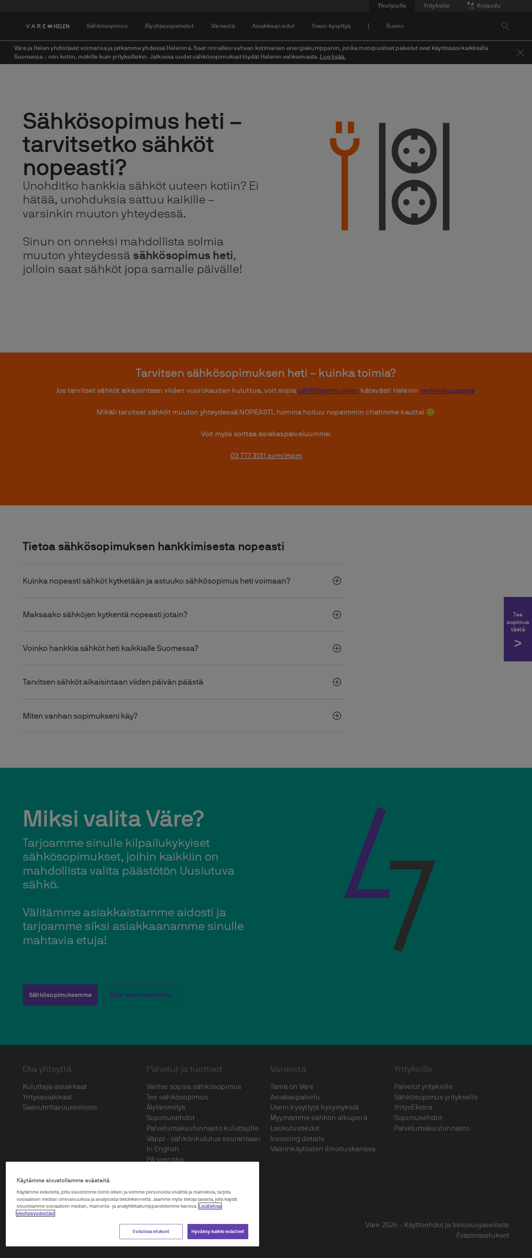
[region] (132, 1204)
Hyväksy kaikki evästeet (217, 1231)
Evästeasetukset (151, 1231)
